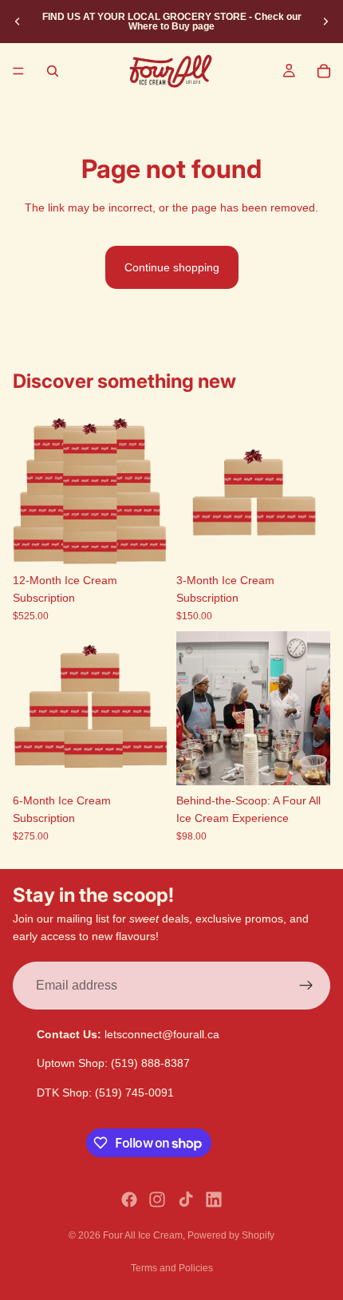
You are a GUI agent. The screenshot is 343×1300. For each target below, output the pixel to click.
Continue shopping (171, 267)
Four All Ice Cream (143, 1235)
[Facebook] (129, 1199)
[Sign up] (306, 985)
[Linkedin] (213, 1199)
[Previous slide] (17, 21)
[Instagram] (157, 1199)
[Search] (52, 71)
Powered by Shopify (230, 1235)
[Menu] (18, 71)
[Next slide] (325, 21)
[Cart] (323, 71)
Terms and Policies (172, 1268)
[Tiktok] (185, 1199)
